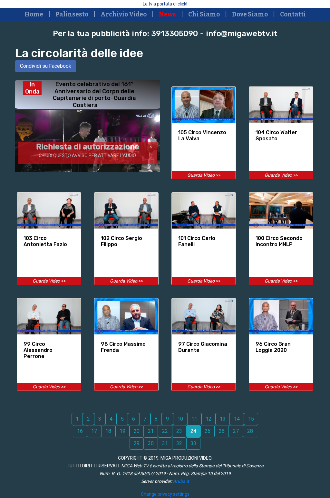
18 (108, 431)
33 (193, 443)
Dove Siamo (250, 14)
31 (165, 443)
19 (122, 431)
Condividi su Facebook (45, 66)
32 (179, 443)
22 (165, 431)
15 (251, 419)
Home (33, 14)
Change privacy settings (165, 494)
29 (137, 443)
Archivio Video (124, 14)
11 (194, 419)
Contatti (293, 14)
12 (208, 419)
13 (223, 419)
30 (151, 443)
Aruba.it (181, 481)
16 (80, 431)
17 (94, 431)
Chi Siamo (204, 14)
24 (193, 431)
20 (137, 431)
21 (151, 431)
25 (207, 431)
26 (222, 431)
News (167, 14)
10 (180, 419)
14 (237, 419)
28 (250, 431)
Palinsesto (71, 14)
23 (179, 431)
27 (236, 431)
